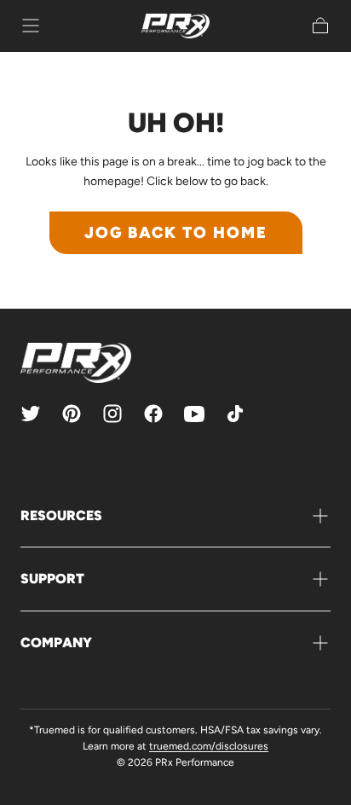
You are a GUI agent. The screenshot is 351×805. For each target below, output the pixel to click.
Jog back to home (176, 232)
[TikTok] (235, 413)
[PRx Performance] (175, 26)
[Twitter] (30, 413)
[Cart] (320, 25)
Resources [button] (61, 515)
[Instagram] (112, 413)
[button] (30, 25)
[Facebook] (153, 413)
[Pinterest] (71, 413)
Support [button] (52, 578)
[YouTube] (194, 413)
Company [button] (56, 642)
